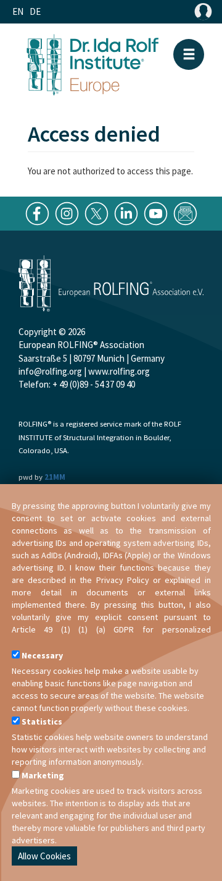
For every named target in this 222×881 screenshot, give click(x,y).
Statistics (42, 721)
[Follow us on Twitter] (96, 212)
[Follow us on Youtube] (156, 212)
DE (35, 11)
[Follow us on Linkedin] (126, 212)
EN (17, 11)
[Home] (92, 63)
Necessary (42, 655)
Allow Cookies (44, 856)
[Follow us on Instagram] (67, 212)
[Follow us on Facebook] (37, 212)
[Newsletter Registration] (185, 212)
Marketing (43, 775)
